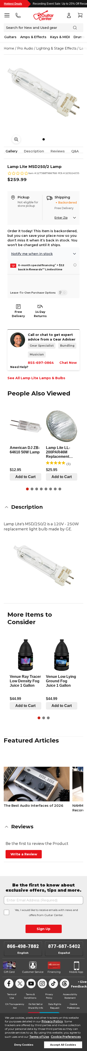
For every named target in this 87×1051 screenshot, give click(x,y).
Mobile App (76, 972)
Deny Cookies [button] (23, 1044)
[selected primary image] (43, 92)
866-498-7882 (23, 946)
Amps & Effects (33, 37)
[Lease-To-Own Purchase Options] (63, 292)
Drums (79, 37)
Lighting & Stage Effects (56, 48)
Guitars (10, 37)
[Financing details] (75, 265)
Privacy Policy (52, 1021)
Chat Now (68, 363)
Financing (54, 972)
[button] (43, 507)
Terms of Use (39, 1036)
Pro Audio (25, 48)
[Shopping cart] (80, 15)
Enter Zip (61, 217)
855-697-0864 (41, 363)
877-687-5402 (64, 946)
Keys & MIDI (60, 37)
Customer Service (32, 972)
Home (9, 48)
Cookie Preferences (66, 1036)
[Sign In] (69, 15)
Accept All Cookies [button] (63, 1044)
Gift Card (9, 972)
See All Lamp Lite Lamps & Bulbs (36, 378)
